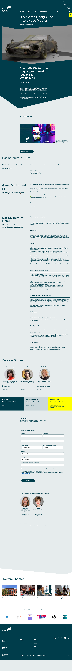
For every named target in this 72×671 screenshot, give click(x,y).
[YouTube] (65, 638)
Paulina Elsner (44, 366)
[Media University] (6, 9)
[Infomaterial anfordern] (70, 15)
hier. (50, 289)
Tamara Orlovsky (10, 366)
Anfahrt (3, 641)
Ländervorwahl (25, 445)
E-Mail (22, 438)
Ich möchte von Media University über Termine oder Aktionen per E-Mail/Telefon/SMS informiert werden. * (42, 469)
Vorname (23, 433)
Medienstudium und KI (53, 206)
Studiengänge (24, 457)
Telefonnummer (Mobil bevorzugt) (49, 445)
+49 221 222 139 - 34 (38, 514)
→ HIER (27, 85)
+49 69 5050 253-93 (25, 514)
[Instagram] (61, 638)
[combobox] (32, 447)
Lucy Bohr (27, 366)
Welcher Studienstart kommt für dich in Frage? (30, 462)
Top (69, 655)
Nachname (45, 433)
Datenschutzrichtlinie (25, 473)
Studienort (23, 451)
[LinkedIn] (55, 638)
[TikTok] (69, 638)
